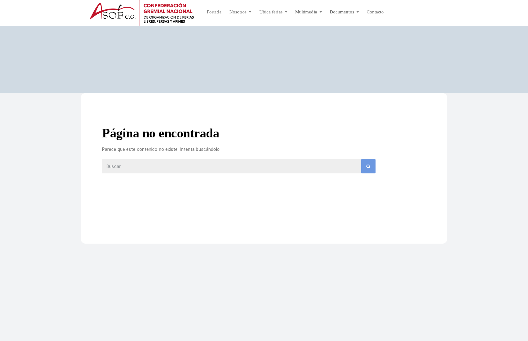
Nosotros (238, 11)
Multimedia (306, 11)
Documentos (342, 11)
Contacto (375, 11)
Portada (214, 11)
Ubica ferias (271, 11)
